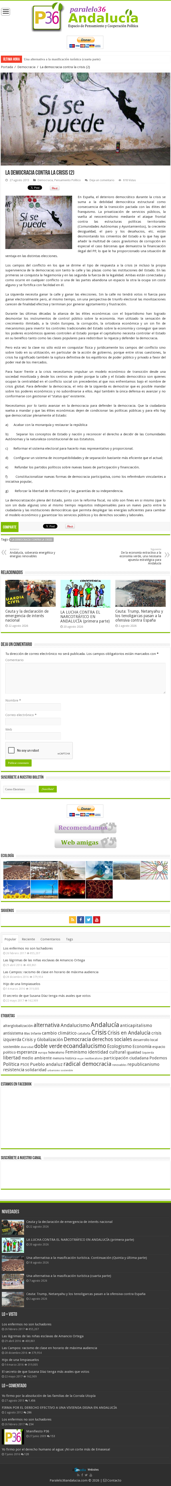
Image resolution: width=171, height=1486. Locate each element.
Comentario (14, 660)
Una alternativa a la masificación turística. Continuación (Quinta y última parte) (86, 1258)
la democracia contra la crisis (32, 539)
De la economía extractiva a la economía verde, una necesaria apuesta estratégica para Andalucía (140, 556)
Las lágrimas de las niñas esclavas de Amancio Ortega (44, 960)
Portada (7, 67)
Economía (141, 1046)
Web (8, 729)
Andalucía (105, 1025)
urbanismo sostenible (60, 1070)
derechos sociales (112, 1039)
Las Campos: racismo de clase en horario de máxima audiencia (50, 972)
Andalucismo (75, 1025)
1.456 (31, 1400)
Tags (69, 939)
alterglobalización (18, 1025)
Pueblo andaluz (46, 1064)
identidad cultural (107, 1052)
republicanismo (143, 1064)
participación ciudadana (126, 1058)
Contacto (113, 1480)
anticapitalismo (136, 1025)
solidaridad (36, 1069)
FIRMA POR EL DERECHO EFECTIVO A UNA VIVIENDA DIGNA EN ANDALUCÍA (59, 1408)
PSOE (24, 1065)
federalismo (56, 1052)
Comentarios (50, 939)
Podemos (158, 1058)
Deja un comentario (102, 180)
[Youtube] (96, 919)
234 (31, 1424)
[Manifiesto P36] (13, 1436)
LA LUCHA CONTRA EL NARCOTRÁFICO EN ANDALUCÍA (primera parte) (85, 616)
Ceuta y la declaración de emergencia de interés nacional (27, 615)
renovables (119, 1065)
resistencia (13, 1069)
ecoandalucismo (84, 1045)
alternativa (47, 1025)
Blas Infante (32, 1033)
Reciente (28, 939)
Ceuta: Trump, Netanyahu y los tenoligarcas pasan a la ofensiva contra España (78, 59)
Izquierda (148, 1052)
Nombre (13, 700)
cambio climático (59, 1033)
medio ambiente (37, 1058)
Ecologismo (119, 1046)
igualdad (134, 1052)
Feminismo (76, 1052)
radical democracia (87, 1064)
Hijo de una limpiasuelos (21, 984)
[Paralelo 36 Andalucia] (85, 16)
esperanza (27, 1052)
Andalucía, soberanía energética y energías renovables (32, 553)
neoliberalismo (94, 1058)
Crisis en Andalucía (129, 1033)
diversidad (27, 1047)
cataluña (83, 1033)
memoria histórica (64, 1058)
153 (52, 1436)
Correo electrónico (21, 715)
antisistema (13, 1033)
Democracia (26, 67)
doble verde (48, 1046)
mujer (80, 1058)
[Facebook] (80, 919)
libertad (12, 1058)
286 (29, 1412)
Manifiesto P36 (37, 1431)
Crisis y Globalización (42, 1039)
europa (42, 1052)
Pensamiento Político (67, 180)
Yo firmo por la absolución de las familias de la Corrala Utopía (49, 1396)
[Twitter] (88, 919)
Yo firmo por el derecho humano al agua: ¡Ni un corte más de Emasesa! (56, 1449)
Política (11, 1064)
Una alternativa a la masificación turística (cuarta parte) (68, 1276)
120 (26, 1454)
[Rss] (72, 919)
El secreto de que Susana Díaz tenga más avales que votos (47, 996)
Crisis (99, 1032)
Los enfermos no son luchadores (28, 948)
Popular (10, 939)
